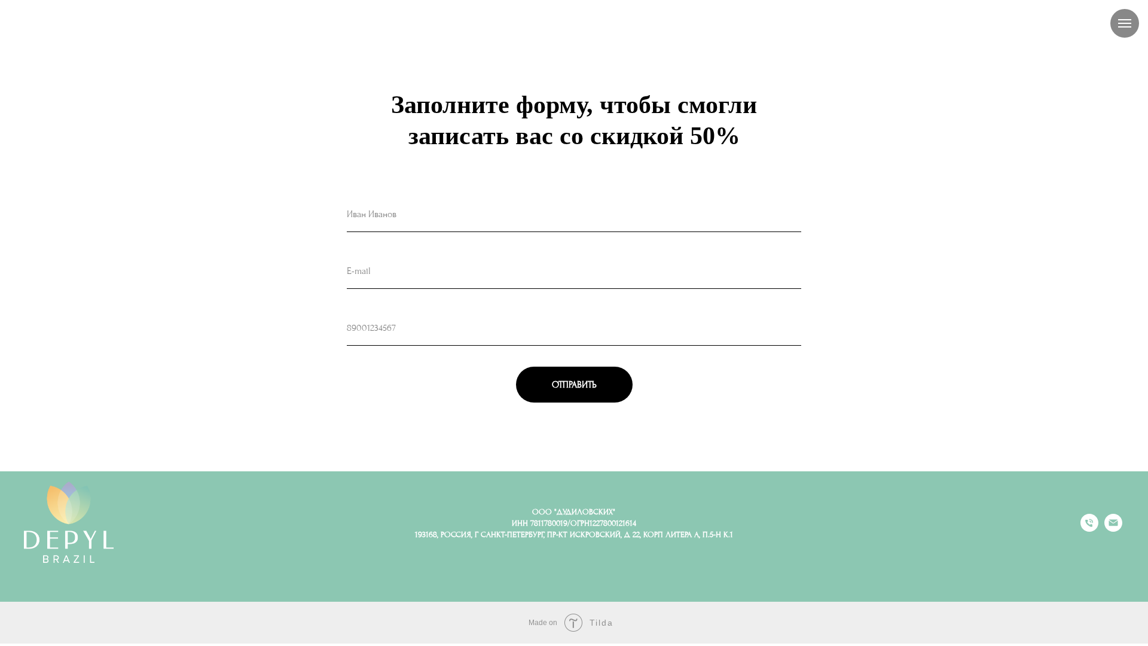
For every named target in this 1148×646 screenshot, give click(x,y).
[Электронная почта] (1113, 528)
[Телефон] (1089, 528)
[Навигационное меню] (1124, 23)
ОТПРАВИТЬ (574, 384)
